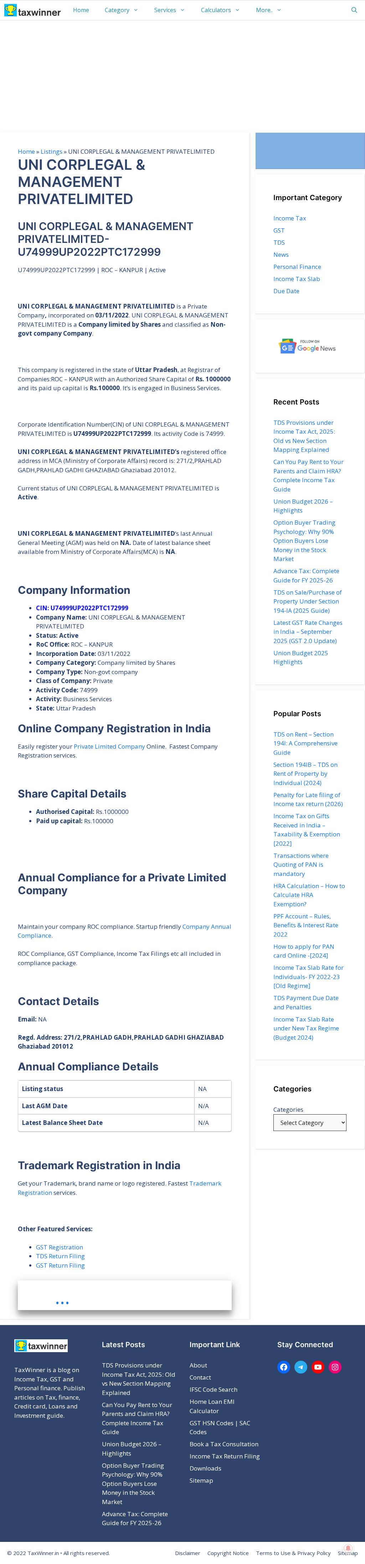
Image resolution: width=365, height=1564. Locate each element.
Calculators (216, 10)
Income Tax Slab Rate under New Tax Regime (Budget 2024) (306, 1028)
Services (165, 10)
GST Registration (59, 1247)
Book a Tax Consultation (224, 1444)
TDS (279, 242)
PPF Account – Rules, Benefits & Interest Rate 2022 (305, 925)
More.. (264, 10)
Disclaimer (187, 1553)
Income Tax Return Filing (225, 1456)
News (281, 254)
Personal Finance (297, 267)
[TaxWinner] (33, 10)
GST (279, 230)
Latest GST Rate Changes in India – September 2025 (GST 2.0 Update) (308, 631)
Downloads (205, 1468)
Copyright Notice (228, 1553)
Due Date (286, 291)
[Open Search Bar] (354, 10)
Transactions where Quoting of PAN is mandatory (301, 864)
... (62, 1297)
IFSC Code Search (213, 1389)
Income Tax (289, 218)
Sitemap (201, 1480)
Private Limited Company (109, 746)
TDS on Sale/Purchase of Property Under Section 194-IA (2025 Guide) (307, 601)
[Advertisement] (182, 74)
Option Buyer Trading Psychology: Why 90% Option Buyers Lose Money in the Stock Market (304, 540)
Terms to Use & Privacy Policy (293, 1553)
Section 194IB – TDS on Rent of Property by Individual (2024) (305, 773)
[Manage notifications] (348, 1548)
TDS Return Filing (60, 1256)
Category (117, 10)
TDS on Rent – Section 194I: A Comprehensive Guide (305, 743)
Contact (200, 1377)
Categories (288, 1109)
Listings (51, 151)
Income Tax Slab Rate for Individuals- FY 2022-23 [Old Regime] (308, 976)
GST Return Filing (60, 1265)
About (198, 1365)
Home (81, 10)
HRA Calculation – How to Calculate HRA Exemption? (309, 895)
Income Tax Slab (296, 279)
